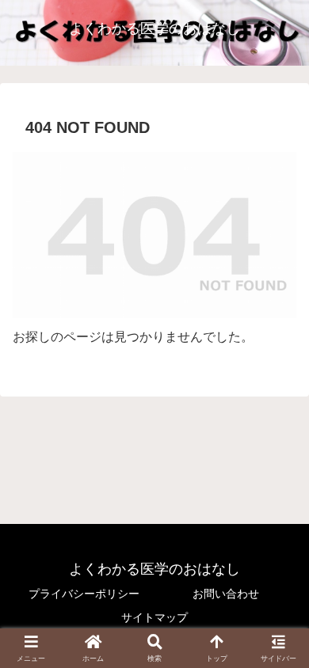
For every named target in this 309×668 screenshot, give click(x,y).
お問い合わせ (226, 593)
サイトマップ (154, 617)
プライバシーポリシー (84, 593)
